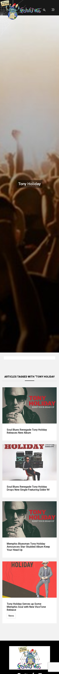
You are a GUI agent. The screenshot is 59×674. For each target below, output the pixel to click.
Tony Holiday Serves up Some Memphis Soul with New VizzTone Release (26, 606)
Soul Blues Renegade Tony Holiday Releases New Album (27, 431)
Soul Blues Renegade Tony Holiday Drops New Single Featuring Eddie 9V (28, 488)
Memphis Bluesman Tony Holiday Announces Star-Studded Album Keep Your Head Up (28, 546)
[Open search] (44, 10)
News (11, 616)
